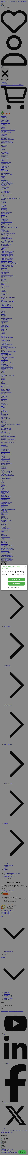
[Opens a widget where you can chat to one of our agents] (22, 1152)
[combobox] (25, 566)
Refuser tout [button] (16, 583)
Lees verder (21, 576)
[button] (14, 587)
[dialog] (14, 577)
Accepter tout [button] (16, 579)
